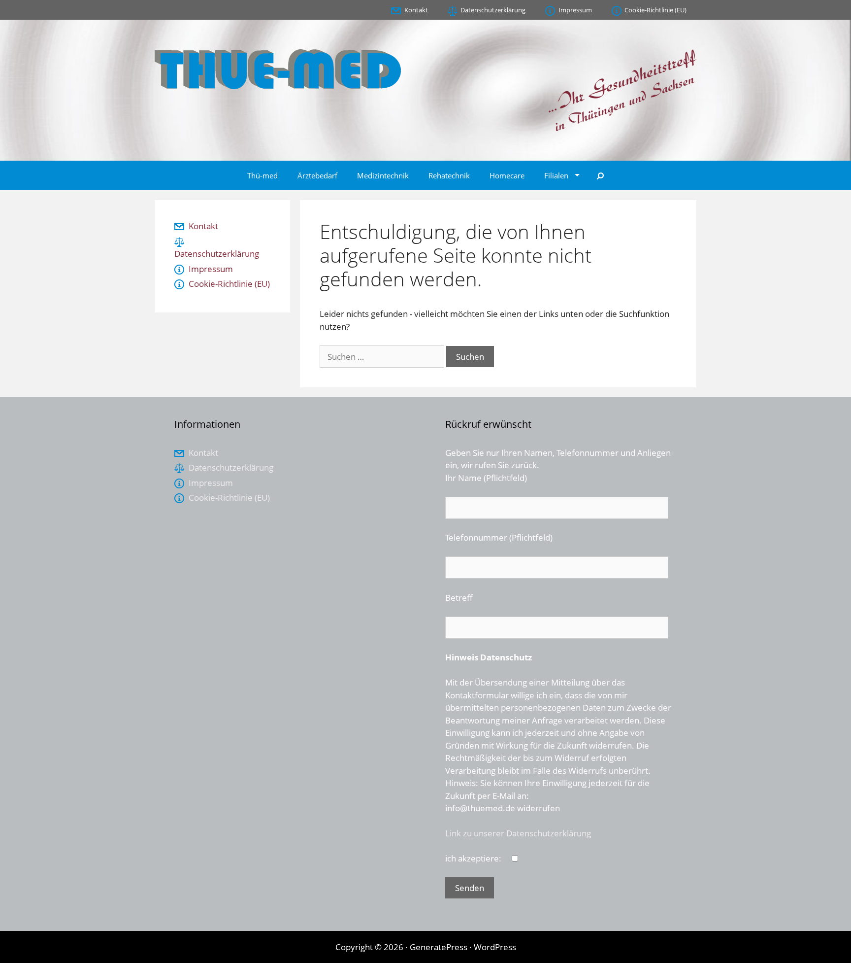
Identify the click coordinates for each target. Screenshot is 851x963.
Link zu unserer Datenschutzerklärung (518, 833)
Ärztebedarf (317, 175)
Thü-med (262, 175)
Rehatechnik (449, 175)
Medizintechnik (383, 175)
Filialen (556, 175)
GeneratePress (438, 947)
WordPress (495, 947)
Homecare (507, 175)
